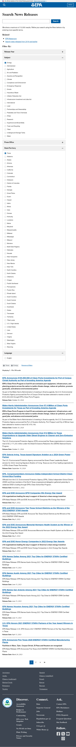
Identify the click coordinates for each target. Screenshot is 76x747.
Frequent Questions (63, 719)
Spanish (42, 672)
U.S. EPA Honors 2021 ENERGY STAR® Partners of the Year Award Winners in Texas (37, 624)
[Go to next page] (40, 662)
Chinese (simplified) (46, 676)
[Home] (37, 5)
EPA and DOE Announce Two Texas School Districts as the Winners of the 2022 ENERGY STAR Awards (36, 509)
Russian (42, 686)
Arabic (4, 676)
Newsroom (40, 715)
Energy (15, 365)
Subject (7, 57)
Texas (7, 365)
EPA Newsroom (11, 39)
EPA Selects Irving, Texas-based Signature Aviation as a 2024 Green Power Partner (36, 456)
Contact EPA (61, 704)
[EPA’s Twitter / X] (63, 734)
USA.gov (39, 726)
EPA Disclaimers (62, 708)
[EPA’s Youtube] (68, 734)
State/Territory (10, 148)
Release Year (9, 52)
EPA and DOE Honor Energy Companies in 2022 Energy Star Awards (33, 542)
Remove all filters (26, 365)
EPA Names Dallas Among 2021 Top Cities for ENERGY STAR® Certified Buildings (34, 558)
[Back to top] (70, 741)
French (41, 679)
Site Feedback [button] (61, 722)
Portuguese (6, 686)
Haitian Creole (7, 682)
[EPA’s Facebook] (58, 734)
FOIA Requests (62, 715)
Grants (19, 725)
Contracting (21, 716)
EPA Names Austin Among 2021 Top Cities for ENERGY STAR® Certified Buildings (35, 574)
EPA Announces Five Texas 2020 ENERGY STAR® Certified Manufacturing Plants (36, 641)
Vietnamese (43, 689)
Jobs (38, 711)
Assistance (6, 672)
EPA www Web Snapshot (22, 720)
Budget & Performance (21, 711)
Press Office (9, 142)
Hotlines (59, 711)
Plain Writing (21, 732)
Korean (41, 682)
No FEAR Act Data (23, 729)
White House (41, 730)
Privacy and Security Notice (24, 737)
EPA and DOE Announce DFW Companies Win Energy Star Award (32, 493)
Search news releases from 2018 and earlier (21, 42)
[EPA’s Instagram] (63, 738)
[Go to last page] (45, 662)
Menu (70, 4)
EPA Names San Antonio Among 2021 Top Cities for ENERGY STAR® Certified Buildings (37, 591)
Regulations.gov (42, 719)
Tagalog (5, 689)
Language (8, 353)
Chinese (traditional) (9, 679)
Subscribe (40, 722)
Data (38, 704)
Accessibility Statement (21, 705)
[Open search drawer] (4, 5)
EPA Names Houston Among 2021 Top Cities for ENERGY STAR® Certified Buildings (36, 608)
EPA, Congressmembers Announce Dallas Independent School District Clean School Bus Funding (37, 475)
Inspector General (43, 708)
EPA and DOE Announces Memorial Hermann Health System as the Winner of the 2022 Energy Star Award (37, 526)
